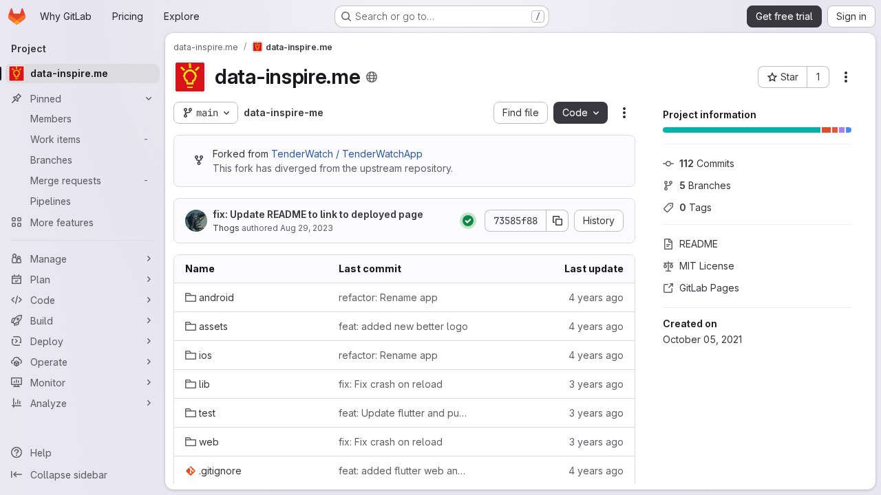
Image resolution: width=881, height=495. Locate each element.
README (698, 244)
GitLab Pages (709, 288)
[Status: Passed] (468, 220)
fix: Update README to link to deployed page (318, 214)
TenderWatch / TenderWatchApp (347, 154)
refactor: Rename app (388, 297)
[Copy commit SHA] (557, 221)
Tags (695, 207)
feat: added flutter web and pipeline (404, 470)
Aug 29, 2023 (306, 228)
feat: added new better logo (403, 326)
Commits (706, 163)
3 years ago (596, 384)
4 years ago (596, 297)
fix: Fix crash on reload (391, 384)
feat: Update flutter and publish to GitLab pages (404, 413)
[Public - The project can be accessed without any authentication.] (371, 77)
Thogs (226, 228)
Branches (705, 185)
